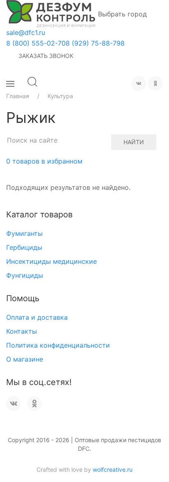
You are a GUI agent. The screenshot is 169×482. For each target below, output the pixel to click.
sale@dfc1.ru (25, 32)
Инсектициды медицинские (51, 261)
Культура (60, 95)
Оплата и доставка (37, 317)
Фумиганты (24, 233)
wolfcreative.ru (112, 469)
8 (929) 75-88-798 (95, 43)
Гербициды (24, 247)
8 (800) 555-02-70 (36, 43)
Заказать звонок (45, 55)
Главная (17, 95)
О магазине (24, 359)
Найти (133, 141)
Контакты (21, 331)
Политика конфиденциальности (58, 345)
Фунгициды (24, 275)
